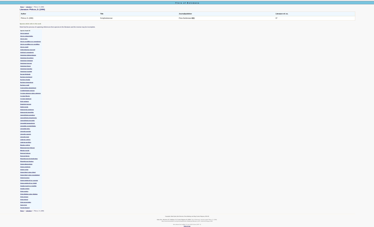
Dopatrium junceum (25, 104)
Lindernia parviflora (25, 142)
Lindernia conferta (25, 139)
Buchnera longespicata (26, 82)
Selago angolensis (25, 167)
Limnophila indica (25, 129)
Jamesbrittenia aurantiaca (27, 115)
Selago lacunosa (24, 178)
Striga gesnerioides (25, 202)
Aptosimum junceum (26, 63)
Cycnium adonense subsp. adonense (30, 93)
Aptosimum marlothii (26, 71)
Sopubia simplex (24, 188)
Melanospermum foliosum (27, 148)
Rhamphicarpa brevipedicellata (29, 158)
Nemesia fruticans (25, 153)
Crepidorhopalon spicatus (27, 90)
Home (22, 7)
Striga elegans (24, 197)
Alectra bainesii (24, 33)
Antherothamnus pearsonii (27, 49)
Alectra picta (23, 39)
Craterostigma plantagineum (28, 88)
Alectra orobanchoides (26, 36)
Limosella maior (24, 137)
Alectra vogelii (24, 47)
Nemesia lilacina (24, 156)
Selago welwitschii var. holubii (28, 183)
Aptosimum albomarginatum (28, 55)
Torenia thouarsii (25, 208)
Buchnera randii (24, 85)
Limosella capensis (25, 134)
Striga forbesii (24, 199)
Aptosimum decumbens (27, 58)
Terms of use (187, 226)
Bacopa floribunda (25, 74)
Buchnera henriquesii (26, 77)
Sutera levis (23, 205)
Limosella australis (25, 131)
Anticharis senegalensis (27, 52)
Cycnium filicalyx (25, 96)
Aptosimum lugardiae (26, 69)
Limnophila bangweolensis (27, 123)
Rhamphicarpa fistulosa (27, 161)
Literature (29, 7)
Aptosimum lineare (25, 66)
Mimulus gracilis (24, 150)
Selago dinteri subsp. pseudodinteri (30, 175)
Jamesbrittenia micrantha (27, 120)
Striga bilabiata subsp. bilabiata (28, 194)
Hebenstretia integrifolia (27, 112)
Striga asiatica (24, 191)
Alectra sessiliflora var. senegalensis (30, 41)
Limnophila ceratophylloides (28, 126)
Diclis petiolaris (24, 101)
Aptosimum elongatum (26, 60)
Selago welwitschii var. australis (29, 180)
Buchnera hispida (25, 79)
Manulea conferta (25, 145)
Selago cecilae (24, 169)
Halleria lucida (24, 107)
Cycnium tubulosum (25, 99)
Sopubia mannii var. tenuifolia (28, 186)
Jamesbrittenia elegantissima (28, 118)
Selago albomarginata (26, 164)
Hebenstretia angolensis (27, 109)
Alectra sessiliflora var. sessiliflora (30, 44)
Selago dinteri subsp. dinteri (28, 172)
